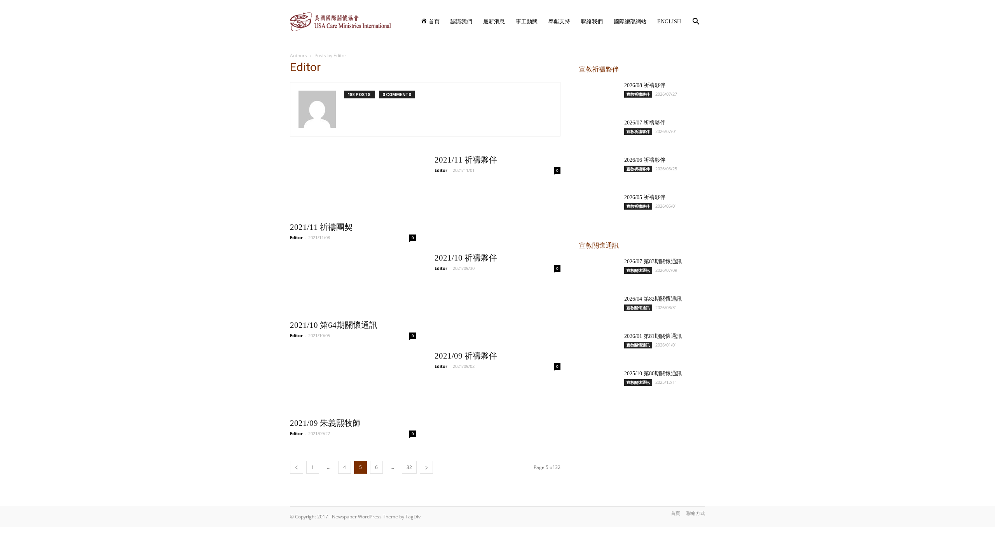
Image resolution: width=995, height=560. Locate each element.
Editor (296, 237)
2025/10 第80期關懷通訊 (653, 373)
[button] (695, 22)
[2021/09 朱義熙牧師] (353, 382)
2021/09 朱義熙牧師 (325, 423)
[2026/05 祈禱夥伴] (598, 207)
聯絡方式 (695, 513)
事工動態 (527, 21)
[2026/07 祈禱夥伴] (598, 132)
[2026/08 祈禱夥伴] (598, 95)
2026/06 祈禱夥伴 (644, 160)
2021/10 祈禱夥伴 (466, 257)
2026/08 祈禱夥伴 (644, 85)
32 (409, 467)
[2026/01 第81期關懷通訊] (598, 346)
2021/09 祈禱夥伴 (466, 355)
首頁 (675, 513)
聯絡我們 (592, 21)
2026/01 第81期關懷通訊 (653, 336)
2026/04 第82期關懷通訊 (653, 299)
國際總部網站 (630, 21)
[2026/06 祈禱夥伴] (598, 170)
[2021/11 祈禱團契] (353, 186)
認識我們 (461, 21)
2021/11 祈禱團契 (321, 227)
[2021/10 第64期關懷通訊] (353, 284)
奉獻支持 (559, 21)
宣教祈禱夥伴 (638, 94)
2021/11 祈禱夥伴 (466, 159)
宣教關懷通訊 (638, 270)
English (669, 21)
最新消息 (494, 21)
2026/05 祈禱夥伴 (644, 197)
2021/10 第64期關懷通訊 (333, 325)
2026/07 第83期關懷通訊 (653, 261)
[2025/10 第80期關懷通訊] (598, 383)
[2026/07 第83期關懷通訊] (598, 271)
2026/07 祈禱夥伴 (644, 123)
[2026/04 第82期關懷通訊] (598, 308)
